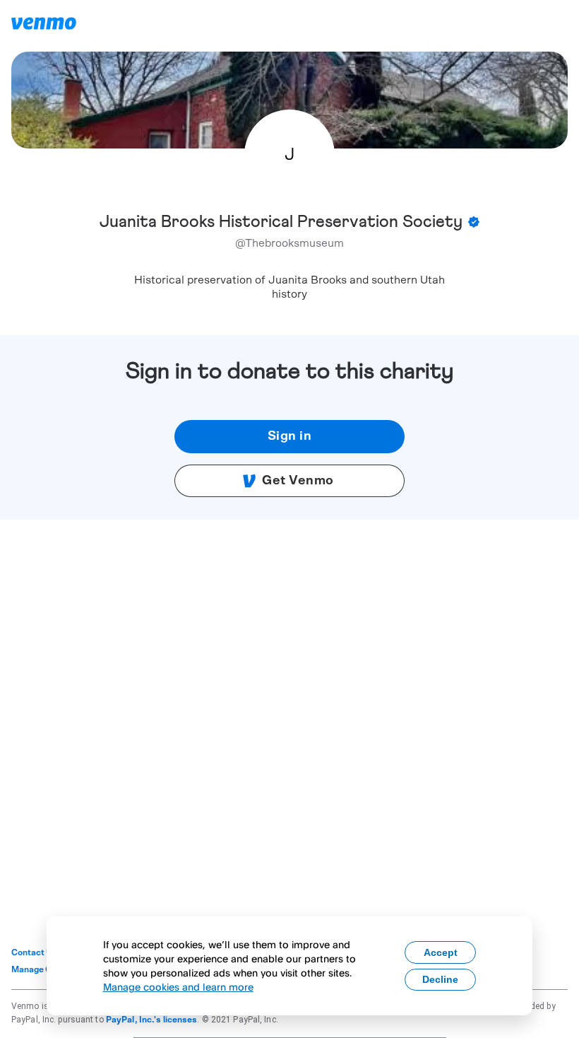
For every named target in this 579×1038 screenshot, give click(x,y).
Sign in (290, 436)
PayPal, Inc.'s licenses (152, 1019)
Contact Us (34, 952)
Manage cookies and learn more (178, 987)
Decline (440, 979)
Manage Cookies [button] (44, 969)
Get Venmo (298, 480)
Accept (441, 952)
